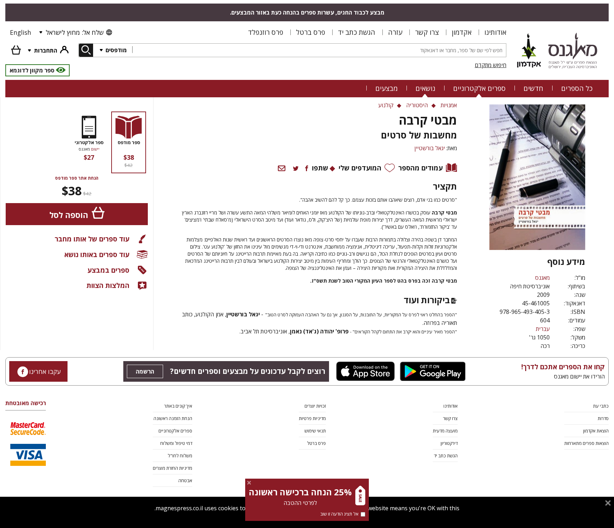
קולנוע (385, 105)
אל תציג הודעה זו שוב (339, 514)
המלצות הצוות (107, 285)
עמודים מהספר (420, 168)
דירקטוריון (449, 443)
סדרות (603, 418)
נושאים (425, 88)
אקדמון (462, 32)
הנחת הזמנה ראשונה (173, 418)
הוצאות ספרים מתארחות (586, 443)
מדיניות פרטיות (312, 418)
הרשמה (145, 371)
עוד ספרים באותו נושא (96, 254)
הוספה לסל (68, 215)
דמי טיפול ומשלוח (176, 443)
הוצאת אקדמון (596, 431)
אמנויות (449, 105)
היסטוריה (417, 105)
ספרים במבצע (108, 270)
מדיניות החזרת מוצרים (172, 468)
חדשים (533, 88)
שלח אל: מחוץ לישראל (74, 32)
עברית (543, 329)
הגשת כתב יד (356, 32)
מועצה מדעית (445, 431)
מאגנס (542, 278)
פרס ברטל (310, 32)
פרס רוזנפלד (265, 32)
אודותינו (495, 32)
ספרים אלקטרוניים (479, 88)
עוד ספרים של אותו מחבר (92, 239)
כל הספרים (577, 88)
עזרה (395, 32)
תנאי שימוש (315, 431)
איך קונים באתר (178, 406)
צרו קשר (427, 32)
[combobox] (319, 50)
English (20, 32)
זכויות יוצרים (315, 406)
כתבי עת (601, 406)
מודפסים (115, 50)
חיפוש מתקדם (490, 65)
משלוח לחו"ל (180, 455)
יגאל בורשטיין (429, 148)
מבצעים (386, 88)
